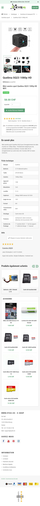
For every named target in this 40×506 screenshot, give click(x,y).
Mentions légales (7, 464)
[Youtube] (8, 441)
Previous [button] (33, 266)
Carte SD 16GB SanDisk (29, 347)
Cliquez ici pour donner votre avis (21, 238)
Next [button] (37, 266)
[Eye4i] (18, 7)
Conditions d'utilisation (9, 467)
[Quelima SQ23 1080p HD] (7, 60)
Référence (6, 82)
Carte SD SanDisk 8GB (29, 289)
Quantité (6, 104)
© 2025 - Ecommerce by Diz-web (9, 478)
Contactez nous (7, 470)
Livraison (5, 459)
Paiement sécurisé (8, 461)
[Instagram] (18, 441)
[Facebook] (3, 441)
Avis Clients (18, 496)
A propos (5, 456)
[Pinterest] (13, 441)
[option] (10, 282)
